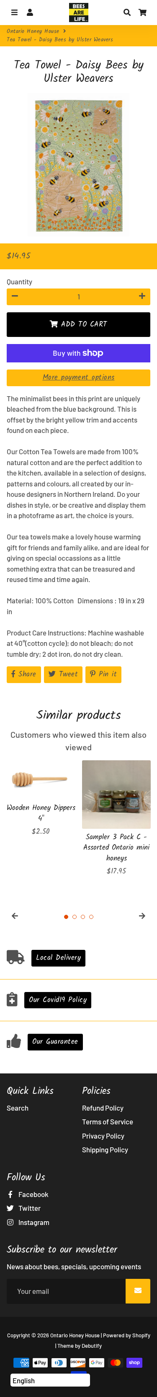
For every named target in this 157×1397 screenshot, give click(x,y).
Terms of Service (107, 1121)
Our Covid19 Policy (58, 1000)
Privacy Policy (103, 1135)
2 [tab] (74, 917)
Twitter (29, 1208)
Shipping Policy (105, 1149)
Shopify (141, 1335)
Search (17, 1107)
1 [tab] (66, 917)
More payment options (79, 377)
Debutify (92, 1345)
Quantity (19, 281)
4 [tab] (91, 917)
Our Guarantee (55, 1042)
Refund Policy (103, 1107)
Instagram (33, 1222)
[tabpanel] (41, 799)
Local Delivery (58, 958)
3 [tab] (83, 917)
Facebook (33, 1194)
